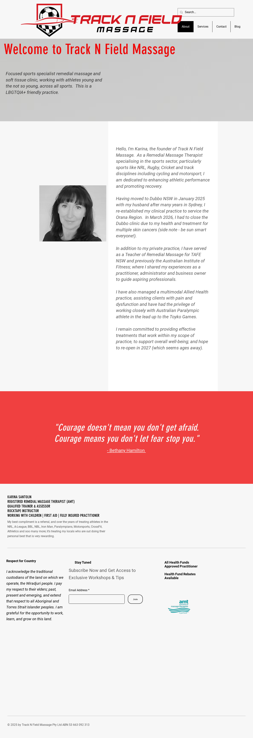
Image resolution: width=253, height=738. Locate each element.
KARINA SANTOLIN (19, 497)
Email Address (78, 590)
